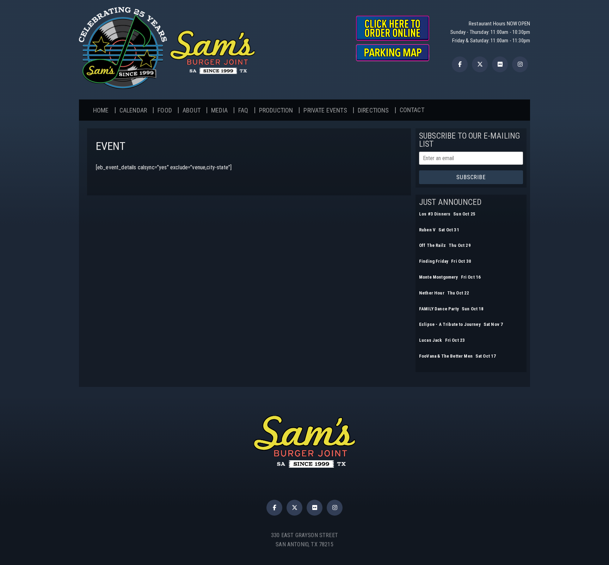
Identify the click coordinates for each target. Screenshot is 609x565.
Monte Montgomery (438, 277)
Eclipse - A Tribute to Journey (450, 324)
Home (101, 110)
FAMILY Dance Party (439, 308)
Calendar (133, 110)
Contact (412, 110)
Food (165, 110)
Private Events (325, 110)
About (192, 110)
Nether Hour (431, 293)
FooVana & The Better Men (446, 356)
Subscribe (470, 177)
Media (219, 110)
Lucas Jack (430, 340)
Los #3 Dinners (434, 214)
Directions (373, 110)
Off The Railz (432, 245)
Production (276, 110)
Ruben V (427, 229)
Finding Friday (433, 261)
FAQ (243, 110)
